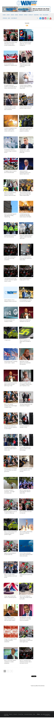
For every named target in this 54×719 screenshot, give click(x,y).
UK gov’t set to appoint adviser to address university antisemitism (10, 640)
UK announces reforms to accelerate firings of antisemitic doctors (10, 151)
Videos (12, 14)
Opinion (5, 18)
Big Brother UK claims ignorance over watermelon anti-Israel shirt (25, 363)
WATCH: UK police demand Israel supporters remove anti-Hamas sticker (26, 258)
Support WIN (6, 715)
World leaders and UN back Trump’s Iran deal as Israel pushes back (25, 65)
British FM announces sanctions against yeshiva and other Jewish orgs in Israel (10, 384)
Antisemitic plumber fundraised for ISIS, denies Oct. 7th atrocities (26, 470)
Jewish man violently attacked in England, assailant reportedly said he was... (26, 237)
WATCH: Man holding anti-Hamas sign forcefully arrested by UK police (26, 597)
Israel (16, 14)
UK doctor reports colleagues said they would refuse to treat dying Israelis (26, 87)
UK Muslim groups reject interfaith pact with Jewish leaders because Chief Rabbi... (26, 215)
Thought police (7, 339)
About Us (10, 714)
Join (9, 18)
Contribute (14, 18)
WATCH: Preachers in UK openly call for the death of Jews (25, 341)
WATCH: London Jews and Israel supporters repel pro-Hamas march (25, 491)
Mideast (21, 14)
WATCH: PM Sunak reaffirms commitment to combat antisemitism (10, 662)
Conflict (30, 14)
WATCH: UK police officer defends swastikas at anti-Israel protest (10, 576)
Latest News (6, 714)
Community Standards (28, 714)
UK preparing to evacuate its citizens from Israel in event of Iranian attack (10, 449)
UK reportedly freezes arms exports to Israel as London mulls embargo (25, 449)
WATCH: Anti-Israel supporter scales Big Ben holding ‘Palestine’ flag (10, 215)
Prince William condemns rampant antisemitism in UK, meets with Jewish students (10, 619)
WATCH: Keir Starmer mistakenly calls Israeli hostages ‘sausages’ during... (10, 406)
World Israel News (46, 714)
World (25, 14)
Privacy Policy (20, 714)
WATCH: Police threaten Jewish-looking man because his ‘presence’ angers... (10, 533)
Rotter (34, 714)
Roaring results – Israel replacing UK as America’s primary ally (25, 151)
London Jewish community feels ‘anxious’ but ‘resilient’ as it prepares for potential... (26, 130)
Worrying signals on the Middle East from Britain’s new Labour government (10, 470)
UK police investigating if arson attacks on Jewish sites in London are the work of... (10, 130)
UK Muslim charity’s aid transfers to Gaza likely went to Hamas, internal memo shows (10, 87)
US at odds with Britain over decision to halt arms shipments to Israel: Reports (10, 427)
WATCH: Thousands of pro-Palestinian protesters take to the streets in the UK (25, 662)
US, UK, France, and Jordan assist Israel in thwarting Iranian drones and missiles (26, 554)
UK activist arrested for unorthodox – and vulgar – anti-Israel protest (9, 491)
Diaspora (36, 14)
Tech (41, 14)
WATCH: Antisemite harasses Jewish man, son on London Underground (25, 44)
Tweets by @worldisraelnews (37, 685)
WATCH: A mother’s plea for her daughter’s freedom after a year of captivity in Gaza (26, 384)
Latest (8, 14)
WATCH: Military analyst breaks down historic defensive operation (26, 533)
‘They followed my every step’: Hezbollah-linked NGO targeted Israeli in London (10, 280)
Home (4, 14)
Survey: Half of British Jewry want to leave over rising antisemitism (10, 258)
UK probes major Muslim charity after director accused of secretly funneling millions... (10, 44)
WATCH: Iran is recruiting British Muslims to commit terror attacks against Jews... (26, 640)
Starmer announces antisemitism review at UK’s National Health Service (25, 172)
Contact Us (15, 714)
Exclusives (45, 14)
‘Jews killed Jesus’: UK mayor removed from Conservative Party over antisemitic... (25, 619)
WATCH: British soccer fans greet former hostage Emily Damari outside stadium (25, 194)
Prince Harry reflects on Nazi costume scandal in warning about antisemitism (10, 108)
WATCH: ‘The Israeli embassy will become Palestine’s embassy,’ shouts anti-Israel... (10, 194)
